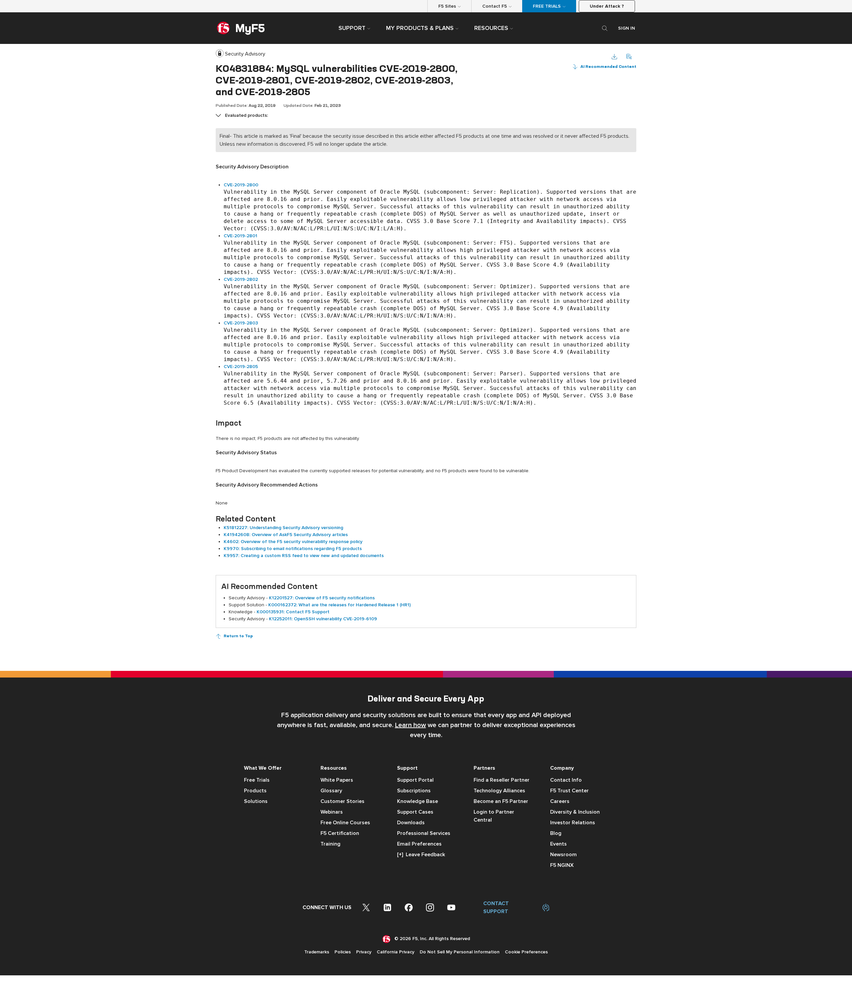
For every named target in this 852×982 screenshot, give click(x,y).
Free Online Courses (345, 822)
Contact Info (566, 780)
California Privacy (395, 952)
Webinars (331, 812)
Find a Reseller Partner (502, 780)
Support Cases (415, 812)
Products (255, 790)
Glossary (331, 790)
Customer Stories (342, 801)
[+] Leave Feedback (421, 854)
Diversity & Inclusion (575, 812)
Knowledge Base (417, 801)
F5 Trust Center (569, 790)
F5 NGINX (562, 865)
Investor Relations (572, 822)
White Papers (336, 780)
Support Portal (415, 780)
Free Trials (257, 780)
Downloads (411, 822)
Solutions (256, 801)
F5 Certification (339, 833)
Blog (555, 833)
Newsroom (563, 854)
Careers (559, 801)
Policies (342, 952)
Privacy (363, 952)
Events (558, 844)
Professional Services (423, 833)
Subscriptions (414, 790)
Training (330, 844)
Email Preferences (419, 844)
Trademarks (316, 952)
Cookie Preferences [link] (526, 952)
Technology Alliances (499, 790)
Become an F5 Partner (501, 801)
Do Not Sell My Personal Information (460, 952)
